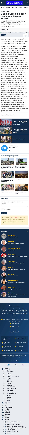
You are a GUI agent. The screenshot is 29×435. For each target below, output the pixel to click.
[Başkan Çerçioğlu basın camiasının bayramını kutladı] (14, 33)
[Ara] (27, 3)
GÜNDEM (14, 7)
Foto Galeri (8, 402)
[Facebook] (11, 332)
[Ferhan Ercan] (4, 236)
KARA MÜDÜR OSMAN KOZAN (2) (16, 269)
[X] (13, 332)
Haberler (3, 11)
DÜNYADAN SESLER (13, 276)
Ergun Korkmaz (13, 147)
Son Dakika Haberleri (8, 350)
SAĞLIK (22, 357)
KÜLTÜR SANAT (11, 388)
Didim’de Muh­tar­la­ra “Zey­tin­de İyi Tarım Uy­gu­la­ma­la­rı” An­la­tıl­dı (7, 180)
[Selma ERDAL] (4, 242)
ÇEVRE (6, 357)
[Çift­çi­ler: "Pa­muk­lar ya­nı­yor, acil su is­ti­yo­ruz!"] (21, 161)
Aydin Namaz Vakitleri (6, 343)
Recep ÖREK (11, 274)
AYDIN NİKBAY (11, 261)
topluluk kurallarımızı (15, 217)
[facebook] (8, 365)
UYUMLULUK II (11, 250)
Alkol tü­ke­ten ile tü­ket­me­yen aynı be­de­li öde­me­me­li (17, 295)
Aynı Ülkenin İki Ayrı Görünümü (16, 243)
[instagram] (23, 365)
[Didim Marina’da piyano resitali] (21, 187)
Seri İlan (7, 409)
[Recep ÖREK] (4, 275)
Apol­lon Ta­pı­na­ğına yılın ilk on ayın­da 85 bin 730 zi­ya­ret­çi (7, 167)
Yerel (8, 11)
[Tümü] (27, 231)
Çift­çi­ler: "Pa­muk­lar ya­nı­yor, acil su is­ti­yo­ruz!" (21, 166)
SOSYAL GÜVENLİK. (13, 237)
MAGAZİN (10, 390)
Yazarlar (7, 405)
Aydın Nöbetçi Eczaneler (6, 338)
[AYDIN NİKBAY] (4, 262)
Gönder (4, 213)
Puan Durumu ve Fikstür (7, 347)
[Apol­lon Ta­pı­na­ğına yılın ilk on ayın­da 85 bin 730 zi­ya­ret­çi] (7, 161)
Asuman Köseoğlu (13, 280)
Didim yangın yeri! (19, 179)
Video (6, 404)
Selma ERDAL (11, 241)
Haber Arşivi (19, 350)
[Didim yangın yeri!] (21, 174)
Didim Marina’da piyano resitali (20, 192)
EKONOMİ (10, 382)
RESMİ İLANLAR (5, 7)
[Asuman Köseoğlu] (4, 281)
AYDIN (24, 355)
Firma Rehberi (9, 407)
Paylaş (4, 35)
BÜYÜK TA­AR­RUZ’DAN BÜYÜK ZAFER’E (18, 256)
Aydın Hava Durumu (21, 338)
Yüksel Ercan (11, 287)
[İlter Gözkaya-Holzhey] (4, 249)
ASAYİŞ (18, 357)
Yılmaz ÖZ (10, 267)
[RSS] (18, 332)
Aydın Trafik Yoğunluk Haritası (21, 343)
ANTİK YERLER (11, 371)
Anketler (7, 414)
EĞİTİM (14, 357)
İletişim (7, 417)
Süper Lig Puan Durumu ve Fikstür (16, 428)
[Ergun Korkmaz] (4, 148)
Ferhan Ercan (11, 235)
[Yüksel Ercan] (4, 288)
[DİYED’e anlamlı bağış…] (7, 187)
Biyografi (7, 412)
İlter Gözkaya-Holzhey (14, 248)
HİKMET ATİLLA (11, 293)
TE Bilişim (18, 360)
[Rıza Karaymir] (4, 255)
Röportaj (7, 411)
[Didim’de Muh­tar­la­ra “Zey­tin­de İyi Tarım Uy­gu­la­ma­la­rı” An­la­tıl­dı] (7, 174)
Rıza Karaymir (12, 254)
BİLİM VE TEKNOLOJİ (13, 376)
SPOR (10, 357)
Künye (6, 416)
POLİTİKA (10, 392)
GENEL (20, 7)
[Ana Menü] (1, 3)
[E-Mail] (10, 150)
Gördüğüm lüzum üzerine (14, 289)
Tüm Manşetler (20, 346)
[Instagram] (16, 332)
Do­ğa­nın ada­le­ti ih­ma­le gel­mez (16, 263)
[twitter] (16, 365)
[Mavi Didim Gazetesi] (14, 3)
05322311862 (15, 323)
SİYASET (26, 7)
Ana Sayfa (7, 368)
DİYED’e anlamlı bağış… (6, 192)
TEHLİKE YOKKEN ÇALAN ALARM (16, 282)
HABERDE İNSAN (12, 387)
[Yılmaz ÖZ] (4, 268)
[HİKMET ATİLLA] (4, 294)
